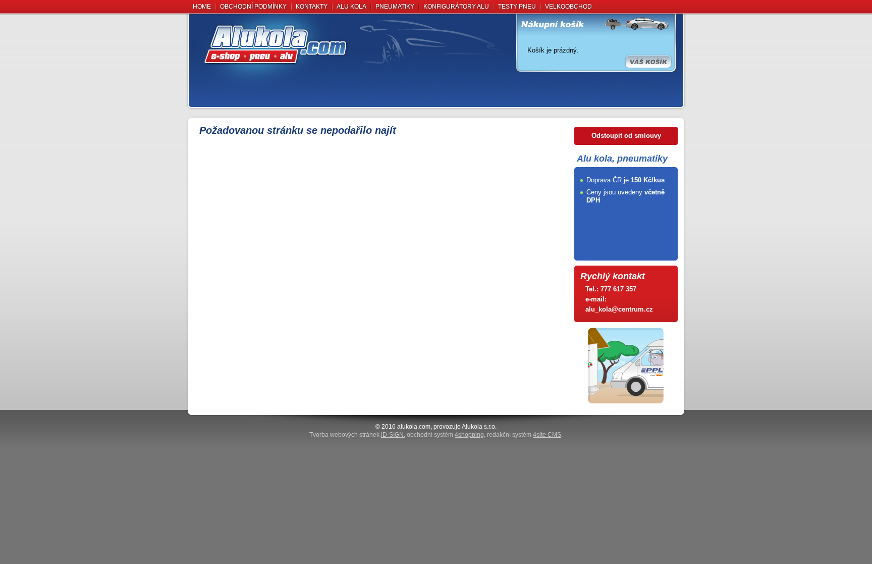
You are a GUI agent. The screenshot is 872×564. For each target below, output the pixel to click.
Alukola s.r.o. (479, 426)
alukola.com (413, 426)
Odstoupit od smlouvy (626, 135)
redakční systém (524, 434)
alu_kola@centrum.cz (619, 309)
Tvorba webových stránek (356, 434)
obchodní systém (445, 434)
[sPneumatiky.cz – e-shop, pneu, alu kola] (353, 44)
